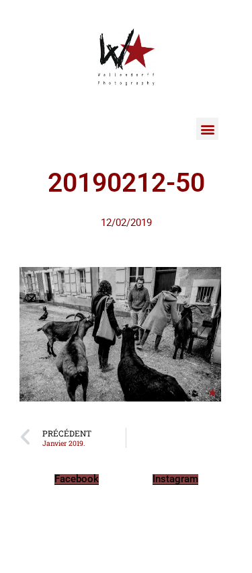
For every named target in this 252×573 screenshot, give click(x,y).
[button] (207, 129)
